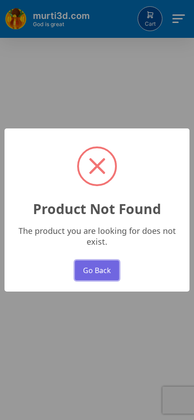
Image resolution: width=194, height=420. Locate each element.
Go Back (97, 270)
